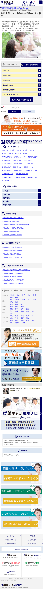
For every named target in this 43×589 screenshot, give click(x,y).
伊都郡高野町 (6, 160)
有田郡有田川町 (7, 163)
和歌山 (12, 313)
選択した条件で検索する (21, 100)
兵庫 (16, 311)
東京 (11, 299)
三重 (27, 309)
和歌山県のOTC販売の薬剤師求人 (13, 228)
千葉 (23, 299)
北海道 (12, 295)
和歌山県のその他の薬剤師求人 (12, 234)
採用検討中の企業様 (21, 549)
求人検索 (32, 536)
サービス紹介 (11, 536)
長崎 (22, 320)
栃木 (16, 302)
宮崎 (11, 323)
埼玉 (29, 299)
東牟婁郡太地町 (7, 177)
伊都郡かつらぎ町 (20, 157)
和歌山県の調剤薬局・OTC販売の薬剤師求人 (16, 224)
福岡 (11, 320)
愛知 (11, 309)
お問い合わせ (33, 578)
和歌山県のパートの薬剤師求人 (12, 257)
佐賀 (16, 320)
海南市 (12, 150)
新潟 (11, 306)
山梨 (16, 306)
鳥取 (11, 316)
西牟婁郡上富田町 (32, 170)
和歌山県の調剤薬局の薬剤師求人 (13, 218)
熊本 (27, 320)
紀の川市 (18, 153)
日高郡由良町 (6, 167)
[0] (32, 3)
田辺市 (4, 153)
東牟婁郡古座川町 (20, 177)
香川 (16, 318)
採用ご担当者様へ (5, 580)
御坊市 (32, 150)
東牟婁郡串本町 (7, 180)
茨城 (34, 299)
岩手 (23, 295)
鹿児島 (17, 323)
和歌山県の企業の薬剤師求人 (11, 231)
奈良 (33, 311)
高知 (27, 318)
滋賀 (27, 311)
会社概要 (14, 580)
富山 (11, 304)
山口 (33, 316)
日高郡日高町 (29, 163)
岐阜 (22, 309)
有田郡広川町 (28, 160)
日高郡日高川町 (7, 170)
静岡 (16, 309)
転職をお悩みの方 (11, 540)
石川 (16, 304)
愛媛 (22, 318)
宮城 (29, 295)
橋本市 (19, 150)
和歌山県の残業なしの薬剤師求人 (13, 273)
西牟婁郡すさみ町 (7, 174)
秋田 (34, 295)
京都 (22, 311)
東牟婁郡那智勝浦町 (22, 174)
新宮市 (11, 153)
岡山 (22, 316)
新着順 (14, 111)
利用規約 (11, 578)
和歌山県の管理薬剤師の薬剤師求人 (13, 283)
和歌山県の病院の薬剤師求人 (11, 221)
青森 (18, 295)
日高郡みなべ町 (28, 167)
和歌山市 (5, 150)
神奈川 (17, 299)
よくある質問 (32, 540)
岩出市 (25, 153)
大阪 (11, 311)
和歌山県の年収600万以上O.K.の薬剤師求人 (16, 270)
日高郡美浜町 (18, 163)
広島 (27, 316)
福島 (16, 297)
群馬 (11, 302)
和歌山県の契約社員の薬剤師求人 (13, 250)
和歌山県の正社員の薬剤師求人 (12, 247)
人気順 (28, 111)
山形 (11, 297)
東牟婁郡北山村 (33, 177)
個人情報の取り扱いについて (21, 578)
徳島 (11, 318)
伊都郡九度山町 (33, 157)
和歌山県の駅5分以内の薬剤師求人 (13, 280)
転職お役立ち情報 (11, 543)
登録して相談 (32, 543)
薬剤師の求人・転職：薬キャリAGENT (12, 7)
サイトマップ (4, 578)
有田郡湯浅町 (17, 160)
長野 (22, 306)
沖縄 (23, 323)
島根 (16, 316)
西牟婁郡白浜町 (19, 170)
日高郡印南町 (17, 167)
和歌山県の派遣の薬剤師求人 (11, 254)
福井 (22, 304)
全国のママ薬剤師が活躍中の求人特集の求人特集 (15, 8)
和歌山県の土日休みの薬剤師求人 (13, 276)
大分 (33, 320)
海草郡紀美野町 (7, 157)
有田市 (25, 150)
